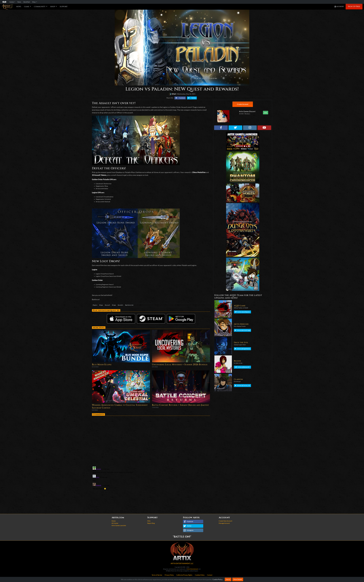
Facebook (182, 98)
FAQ (148, 521)
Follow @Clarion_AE (243, 385)
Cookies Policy (199, 575)
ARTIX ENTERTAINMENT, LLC (182, 563)
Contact (209, 575)
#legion (95, 305)
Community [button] (40, 7)
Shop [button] (34, 2)
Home (114, 521)
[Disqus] (151, 440)
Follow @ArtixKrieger (244, 330)
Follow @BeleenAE (243, 367)
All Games (115, 523)
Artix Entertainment (192, 569)
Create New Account (225, 521)
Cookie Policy (217, 579)
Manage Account (224, 523)
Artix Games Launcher (119, 525)
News (18, 7)
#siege (114, 305)
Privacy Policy (169, 575)
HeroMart (26, 2)
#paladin (120, 305)
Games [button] (11, 2)
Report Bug (151, 523)
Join (265, 112)
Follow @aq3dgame (243, 312)
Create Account (242, 104)
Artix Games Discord (247, 111)
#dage (101, 305)
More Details (237, 579)
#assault (107, 305)
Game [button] (27, 7)
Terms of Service (157, 575)
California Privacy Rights (184, 575)
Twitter (193, 98)
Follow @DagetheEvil (243, 348)
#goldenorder (129, 305)
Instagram (190, 530)
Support (63, 7)
